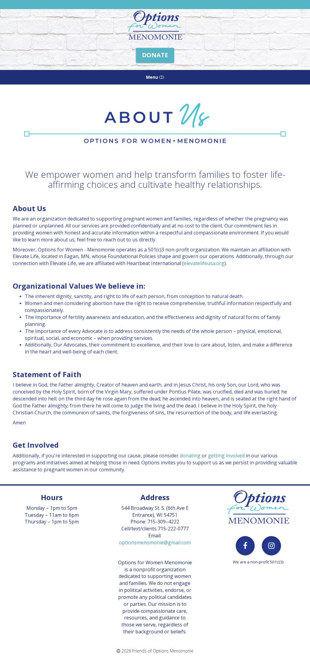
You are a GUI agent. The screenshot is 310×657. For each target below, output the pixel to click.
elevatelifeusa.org (204, 263)
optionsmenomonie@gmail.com (155, 542)
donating (190, 455)
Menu (152, 77)
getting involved (226, 455)
